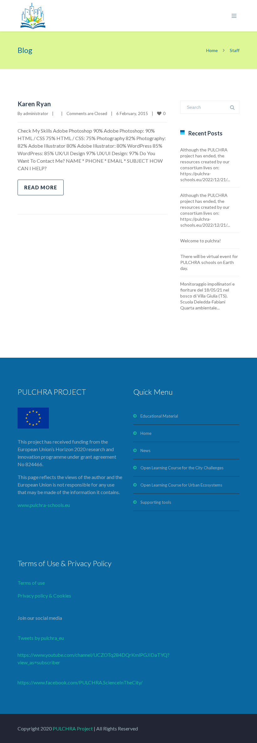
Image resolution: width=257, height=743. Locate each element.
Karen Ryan (34, 104)
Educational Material (159, 416)
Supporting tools (155, 502)
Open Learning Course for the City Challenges (181, 467)
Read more (40, 187)
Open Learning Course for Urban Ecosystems (181, 484)
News (145, 450)
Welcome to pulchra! (200, 240)
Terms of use (31, 583)
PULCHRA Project (72, 728)
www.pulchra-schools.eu (44, 505)
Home (212, 50)
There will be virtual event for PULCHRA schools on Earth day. (209, 262)
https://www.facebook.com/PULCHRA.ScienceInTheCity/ (80, 682)
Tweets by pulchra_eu (41, 638)
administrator (35, 113)
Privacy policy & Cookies (44, 595)
